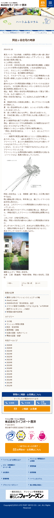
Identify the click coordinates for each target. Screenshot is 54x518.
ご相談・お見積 (29, 409)
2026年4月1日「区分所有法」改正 (20, 303)
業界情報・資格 (13, 330)
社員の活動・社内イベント (17, 333)
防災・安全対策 (13, 327)
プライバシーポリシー (10, 485)
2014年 (9, 380)
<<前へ (10, 283)
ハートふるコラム (41, 33)
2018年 (9, 368)
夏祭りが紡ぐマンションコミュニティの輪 (23, 297)
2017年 (9, 371)
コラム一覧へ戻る (26, 284)
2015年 (9, 377)
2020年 (9, 362)
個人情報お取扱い (36, 485)
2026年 (9, 345)
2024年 (9, 351)
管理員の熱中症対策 (14, 312)
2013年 (9, 383)
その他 (9, 321)
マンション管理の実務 (15, 324)
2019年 (9, 365)
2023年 (9, 354)
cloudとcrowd (12, 300)
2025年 (9, 348)
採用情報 (33, 472)
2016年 (9, 374)
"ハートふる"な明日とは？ (12, 460)
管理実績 (33, 466)
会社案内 (6, 472)
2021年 (9, 360)
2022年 (9, 357)
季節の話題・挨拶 (14, 336)
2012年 (9, 386)
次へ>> (37, 283)
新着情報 (6, 479)
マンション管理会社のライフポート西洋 (16, 33)
